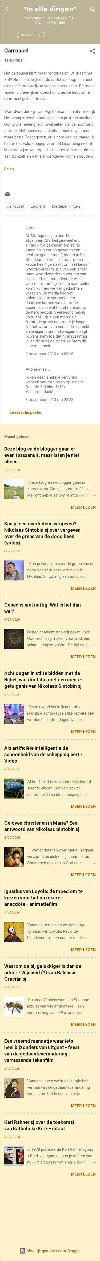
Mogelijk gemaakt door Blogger (53, 1250)
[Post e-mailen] (7, 195)
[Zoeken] (92, 11)
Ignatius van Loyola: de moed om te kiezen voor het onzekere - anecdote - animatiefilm (43, 898)
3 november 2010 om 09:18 (49, 353)
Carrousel (15, 206)
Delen (9, 169)
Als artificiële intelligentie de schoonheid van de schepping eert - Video (43, 754)
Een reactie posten (26, 412)
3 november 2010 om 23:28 (49, 399)
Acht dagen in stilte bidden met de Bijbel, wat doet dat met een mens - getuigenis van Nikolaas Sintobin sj (43, 679)
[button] (92, 52)
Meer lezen (83, 507)
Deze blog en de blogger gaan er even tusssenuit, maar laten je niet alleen (41, 455)
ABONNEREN (31, 35)
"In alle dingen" (50, 9)
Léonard (38, 206)
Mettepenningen (66, 206)
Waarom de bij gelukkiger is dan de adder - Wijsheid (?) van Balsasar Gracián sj (42, 972)
